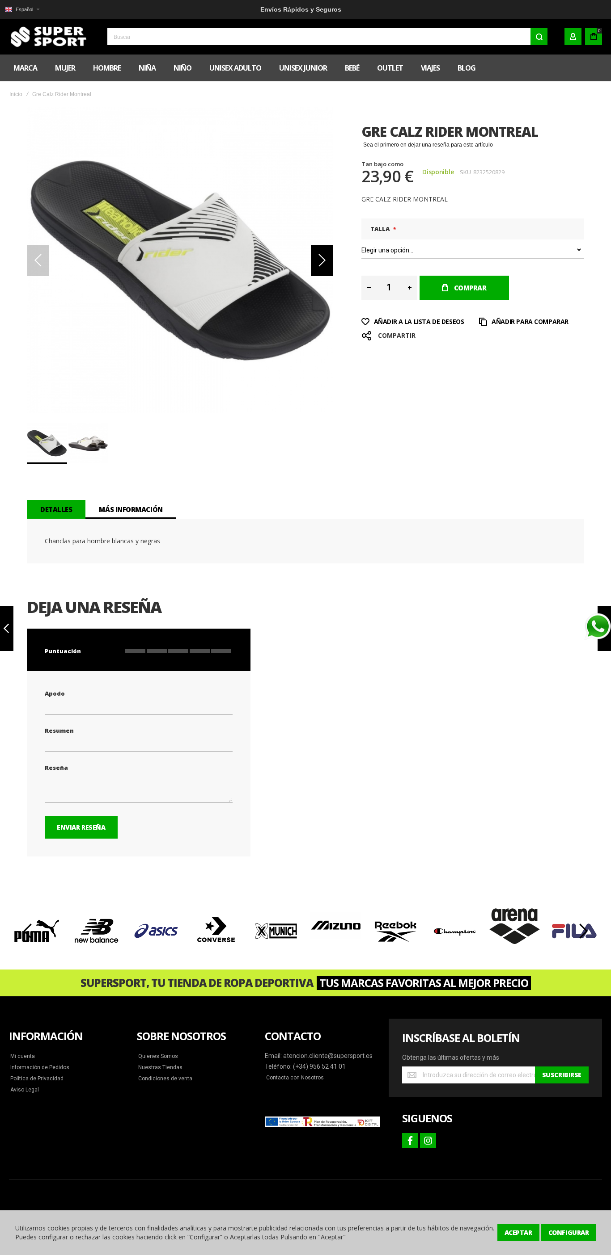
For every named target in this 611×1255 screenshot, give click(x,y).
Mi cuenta (22, 1056)
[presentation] (28, 931)
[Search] (538, 36)
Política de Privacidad (37, 1078)
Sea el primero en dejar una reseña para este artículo (428, 145)
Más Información (130, 509)
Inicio (15, 94)
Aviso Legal (24, 1090)
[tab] (56, 509)
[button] (22, 9)
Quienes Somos (158, 1056)
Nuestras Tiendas (160, 1067)
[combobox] (327, 36)
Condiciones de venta (165, 1078)
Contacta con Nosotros (295, 1078)
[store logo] (46, 36)
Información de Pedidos (39, 1067)
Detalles (56, 509)
